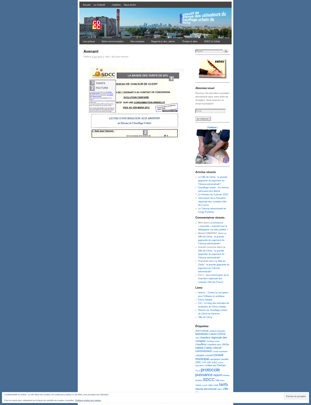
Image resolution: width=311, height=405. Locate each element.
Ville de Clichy (205, 317)
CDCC (222, 334)
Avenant (124, 56)
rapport (217, 375)
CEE (197, 338)
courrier (224, 359)
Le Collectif (98, 5)
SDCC (209, 379)
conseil (209, 355)
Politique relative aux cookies (88, 400)
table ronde (213, 385)
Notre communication (112, 41)
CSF (204, 362)
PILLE (197, 371)
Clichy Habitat (205, 299)
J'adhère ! (212, 127)
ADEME (205, 331)
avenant (221, 331)
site (217, 380)
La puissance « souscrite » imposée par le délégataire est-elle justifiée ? (213, 226)
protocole (210, 369)
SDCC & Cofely (211, 41)
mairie (208, 365)
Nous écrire (130, 4)
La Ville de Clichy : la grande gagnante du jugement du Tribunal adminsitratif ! (212, 180)
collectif (217, 347)
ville (225, 388)
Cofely (208, 347)
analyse (213, 331)
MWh (215, 365)
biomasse (201, 334)
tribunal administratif (205, 389)
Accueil (86, 4)
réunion (198, 380)
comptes (200, 355)
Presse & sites (189, 41)
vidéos (219, 389)
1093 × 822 (110, 56)
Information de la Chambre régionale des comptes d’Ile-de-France (212, 201)
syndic (204, 385)
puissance (204, 375)
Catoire (212, 333)
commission (203, 351)
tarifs (223, 384)
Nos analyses (136, 41)
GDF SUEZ (212, 362)
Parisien (221, 365)
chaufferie (201, 344)
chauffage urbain (212, 341)
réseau (226, 375)
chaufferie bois (214, 344)
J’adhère (116, 4)
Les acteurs (88, 41)
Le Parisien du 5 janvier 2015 (213, 194)
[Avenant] (136, 103)
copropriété (214, 359)
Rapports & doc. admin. (162, 41)
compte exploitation (220, 351)
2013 (198, 331)
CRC (198, 362)
